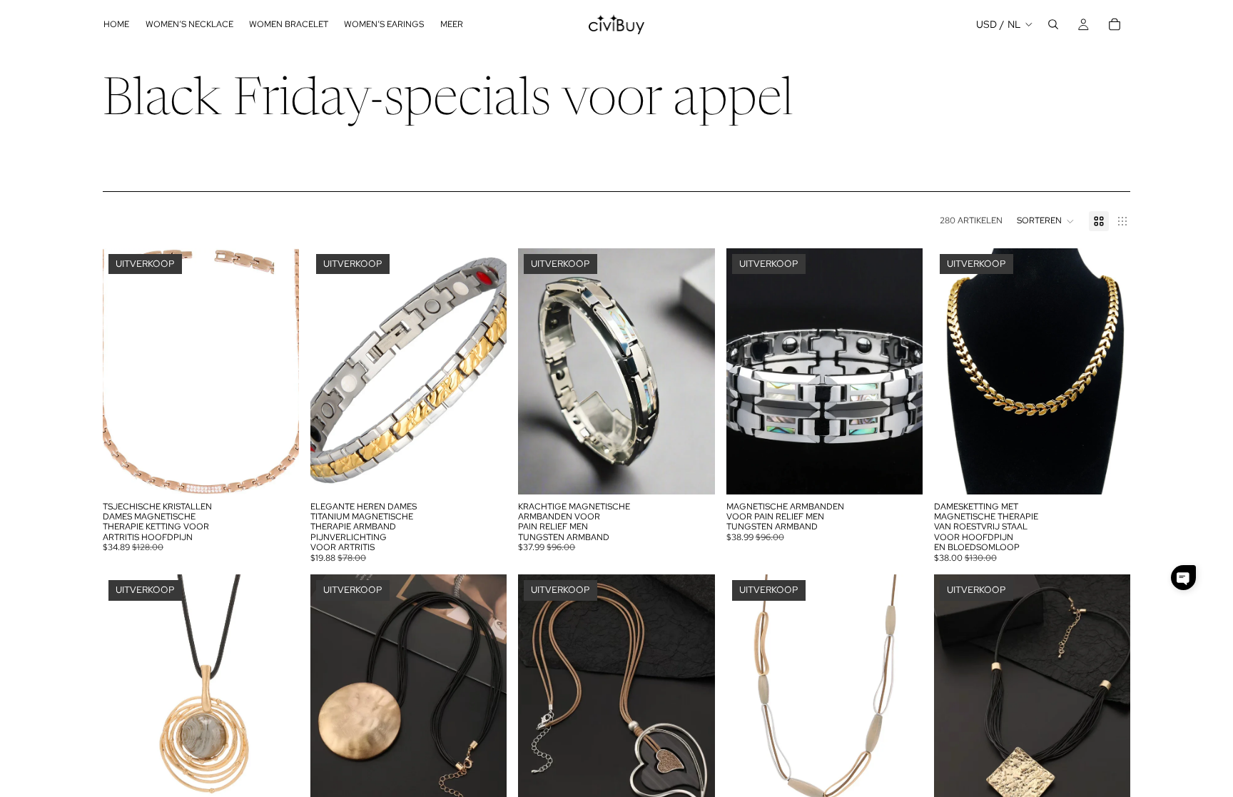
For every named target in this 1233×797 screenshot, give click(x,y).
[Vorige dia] (124, 371)
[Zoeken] (1053, 24)
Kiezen (289, 471)
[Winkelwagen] (1114, 24)
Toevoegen (497, 471)
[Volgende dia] (277, 371)
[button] (1046, 221)
